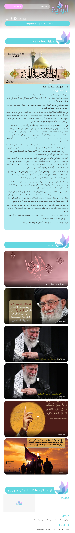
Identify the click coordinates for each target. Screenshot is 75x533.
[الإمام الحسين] (36, 400)
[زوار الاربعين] (36, 475)
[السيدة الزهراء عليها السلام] (36, 287)
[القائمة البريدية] (15, 18)
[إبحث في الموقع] (19, 18)
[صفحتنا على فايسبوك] (11, 18)
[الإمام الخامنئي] (36, 325)
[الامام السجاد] (36, 437)
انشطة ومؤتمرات (31, 23)
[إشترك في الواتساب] (7, 18)
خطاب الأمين (42, 23)
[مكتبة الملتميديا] (24, 18)
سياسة (51, 23)
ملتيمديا (49, 244)
